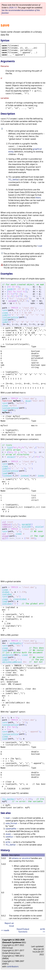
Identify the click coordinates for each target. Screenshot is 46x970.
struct (10, 457)
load (39, 246)
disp (28, 401)
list (9, 447)
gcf (4, 538)
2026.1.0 (13, 7)
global (6, 592)
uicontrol (26, 858)
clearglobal (20, 599)
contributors (13, 966)
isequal (7, 475)
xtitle (39, 526)
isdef (5, 315)
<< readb (5, 930)
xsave (8, 834)
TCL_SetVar (13, 179)
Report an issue (9, 924)
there (38, 197)
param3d (26, 524)
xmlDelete (7, 655)
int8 (9, 289)
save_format (11, 823)
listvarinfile (10, 317)
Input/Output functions (23, 930)
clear (5, 312)
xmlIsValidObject (12, 662)
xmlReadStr (16, 643)
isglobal (7, 594)
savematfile (11, 828)
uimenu (15, 858)
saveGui (9, 836)
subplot (6, 524)
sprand (12, 301)
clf (4, 522)
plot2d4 (26, 526)
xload (5, 536)
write (8, 842)
